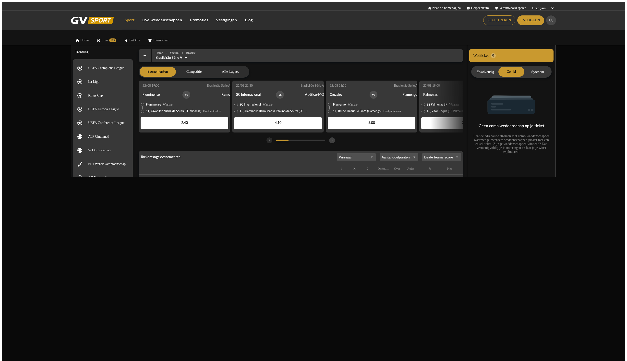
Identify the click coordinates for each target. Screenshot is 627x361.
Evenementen (157, 71)
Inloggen (530, 20)
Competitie (194, 71)
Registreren (499, 20)
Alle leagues (230, 71)
